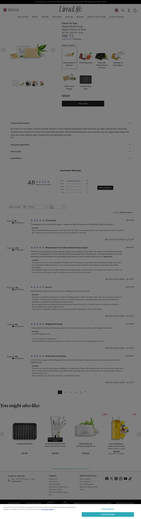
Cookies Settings (108, 509)
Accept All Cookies (108, 514)
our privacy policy (47, 509)
